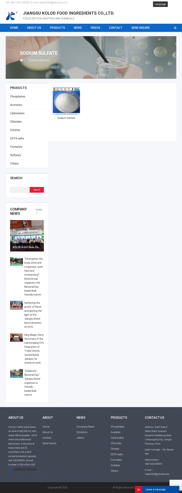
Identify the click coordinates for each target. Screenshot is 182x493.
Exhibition (82, 432)
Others (14, 163)
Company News (18, 211)
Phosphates (17, 96)
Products (57, 27)
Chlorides (16, 121)
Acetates (16, 105)
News (78, 27)
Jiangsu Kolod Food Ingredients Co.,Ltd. (90, 487)
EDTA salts (17, 138)
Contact (115, 27)
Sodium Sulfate (66, 118)
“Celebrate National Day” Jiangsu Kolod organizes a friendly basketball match (32, 382)
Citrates (15, 130)
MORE (39, 210)
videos (95, 27)
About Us (34, 27)
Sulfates (15, 155)
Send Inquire (140, 27)
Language (160, 4)
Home (14, 27)
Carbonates (17, 113)
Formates (16, 146)
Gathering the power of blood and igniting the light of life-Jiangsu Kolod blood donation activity (33, 314)
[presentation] (15, 236)
